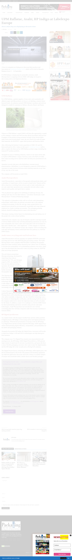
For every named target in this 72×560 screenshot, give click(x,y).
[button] (36, 558)
